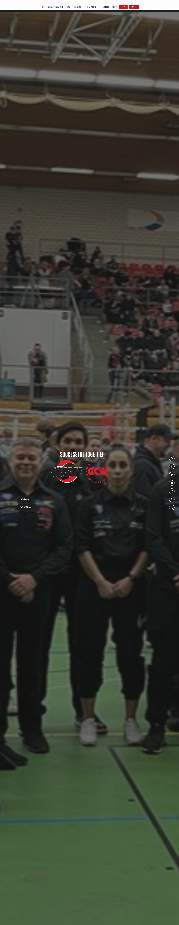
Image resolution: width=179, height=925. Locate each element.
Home (42, 7)
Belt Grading (105, 7)
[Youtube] (172, 483)
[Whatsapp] (172, 499)
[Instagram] (172, 466)
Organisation (77, 7)
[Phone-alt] (172, 507)
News (68, 7)
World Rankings (91, 7)
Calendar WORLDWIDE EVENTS (55, 7)
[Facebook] (172, 458)
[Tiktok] (172, 491)
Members (114, 7)
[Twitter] (172, 474)
